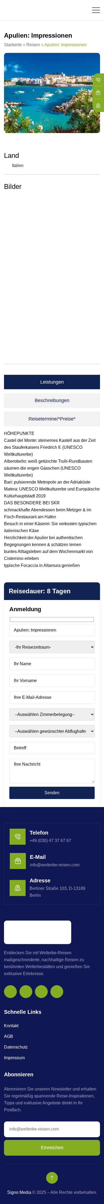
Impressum (14, 1057)
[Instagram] (10, 991)
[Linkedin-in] (56, 991)
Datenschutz (16, 1047)
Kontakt (11, 1025)
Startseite (13, 44)
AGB (8, 1036)
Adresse (40, 880)
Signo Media (19, 1192)
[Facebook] (25, 991)
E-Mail (38, 857)
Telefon (39, 833)
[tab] (52, 382)
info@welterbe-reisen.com (54, 865)
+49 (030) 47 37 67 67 (50, 840)
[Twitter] (41, 991)
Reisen (33, 44)
